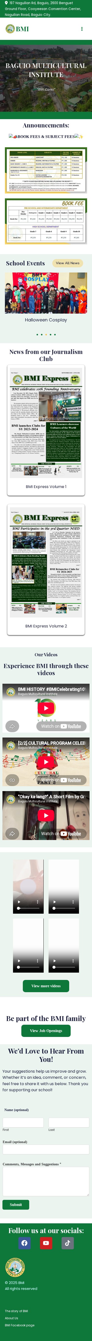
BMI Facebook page (19, 1325)
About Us (11, 1318)
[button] (10, 302)
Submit (16, 1205)
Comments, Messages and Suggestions (32, 1164)
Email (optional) (15, 1142)
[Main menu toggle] (82, 29)
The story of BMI (16, 1311)
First (6, 1130)
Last (52, 1130)
